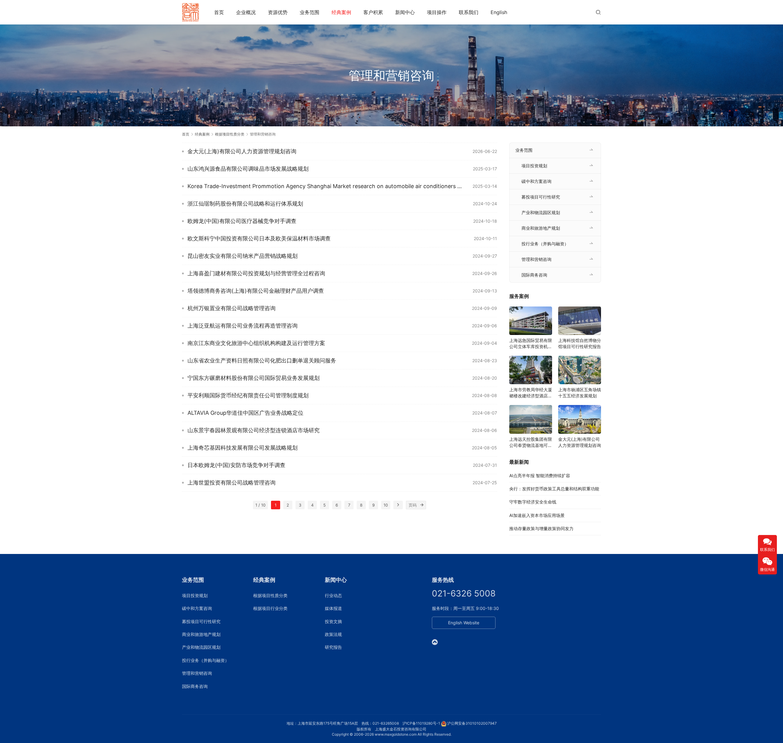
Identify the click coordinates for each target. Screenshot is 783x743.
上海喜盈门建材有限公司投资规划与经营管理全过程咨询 (256, 273)
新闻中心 (405, 12)
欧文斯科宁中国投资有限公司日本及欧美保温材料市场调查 (259, 238)
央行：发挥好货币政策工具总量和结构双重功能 (554, 488)
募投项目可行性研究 (540, 196)
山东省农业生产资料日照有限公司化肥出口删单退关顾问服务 (261, 360)
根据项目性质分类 (270, 595)
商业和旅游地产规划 (540, 228)
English (499, 12)
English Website (463, 622)
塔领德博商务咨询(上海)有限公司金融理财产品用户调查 (255, 291)
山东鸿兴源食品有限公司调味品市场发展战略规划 (248, 168)
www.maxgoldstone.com (396, 734)
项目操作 (437, 12)
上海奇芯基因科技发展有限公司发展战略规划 (242, 447)
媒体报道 (333, 608)
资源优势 (278, 12)
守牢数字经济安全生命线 (532, 501)
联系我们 (468, 12)
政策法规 (333, 634)
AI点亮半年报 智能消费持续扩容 (539, 475)
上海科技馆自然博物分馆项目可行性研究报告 (579, 343)
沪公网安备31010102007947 (472, 723)
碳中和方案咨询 (536, 181)
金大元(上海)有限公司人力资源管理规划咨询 (241, 151)
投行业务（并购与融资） (545, 243)
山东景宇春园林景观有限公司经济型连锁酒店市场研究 (253, 430)
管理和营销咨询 (536, 259)
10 (386, 505)
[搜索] (598, 12)
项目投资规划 (534, 165)
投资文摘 (333, 621)
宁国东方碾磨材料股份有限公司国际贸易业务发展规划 (253, 378)
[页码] (421, 505)
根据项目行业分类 (270, 608)
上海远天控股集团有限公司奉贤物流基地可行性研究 (530, 442)
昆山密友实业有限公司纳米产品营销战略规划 (242, 256)
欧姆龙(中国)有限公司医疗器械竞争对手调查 (241, 221)
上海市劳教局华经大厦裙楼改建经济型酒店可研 (530, 393)
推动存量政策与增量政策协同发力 (541, 528)
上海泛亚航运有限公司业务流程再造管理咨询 (242, 325)
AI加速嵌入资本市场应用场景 (537, 515)
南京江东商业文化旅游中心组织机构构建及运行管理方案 (256, 343)
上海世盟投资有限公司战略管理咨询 (231, 482)
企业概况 (246, 12)
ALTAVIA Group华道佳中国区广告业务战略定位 (245, 413)
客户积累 (373, 12)
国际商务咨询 (534, 274)
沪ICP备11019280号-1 (421, 723)
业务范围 (309, 12)
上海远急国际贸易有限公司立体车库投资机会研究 (530, 344)
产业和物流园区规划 (540, 212)
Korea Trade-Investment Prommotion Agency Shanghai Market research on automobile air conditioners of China (325, 186)
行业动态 (333, 595)
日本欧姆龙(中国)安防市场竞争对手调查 (236, 465)
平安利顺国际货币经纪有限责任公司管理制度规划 (248, 395)
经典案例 (341, 12)
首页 (219, 12)
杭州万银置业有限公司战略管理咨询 (231, 308)
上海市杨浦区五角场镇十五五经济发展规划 (579, 392)
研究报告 (333, 647)
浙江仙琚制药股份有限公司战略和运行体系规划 (245, 203)
